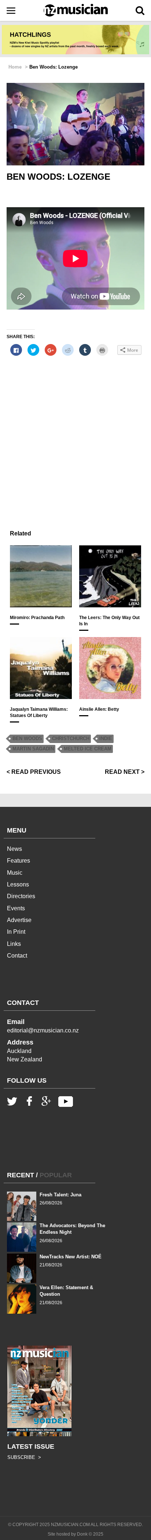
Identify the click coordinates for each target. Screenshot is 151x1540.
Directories (21, 896)
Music (14, 873)
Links (14, 944)
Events (16, 908)
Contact (17, 955)
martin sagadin (33, 748)
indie (105, 738)
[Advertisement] (75, 446)
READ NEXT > (124, 772)
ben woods (27, 738)
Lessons (18, 884)
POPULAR (56, 1175)
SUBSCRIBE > (24, 1457)
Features (18, 860)
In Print (16, 932)
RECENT (20, 1175)
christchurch (70, 738)
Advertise (19, 920)
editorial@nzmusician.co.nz (43, 1030)
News (14, 849)
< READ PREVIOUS (34, 772)
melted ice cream (87, 748)
